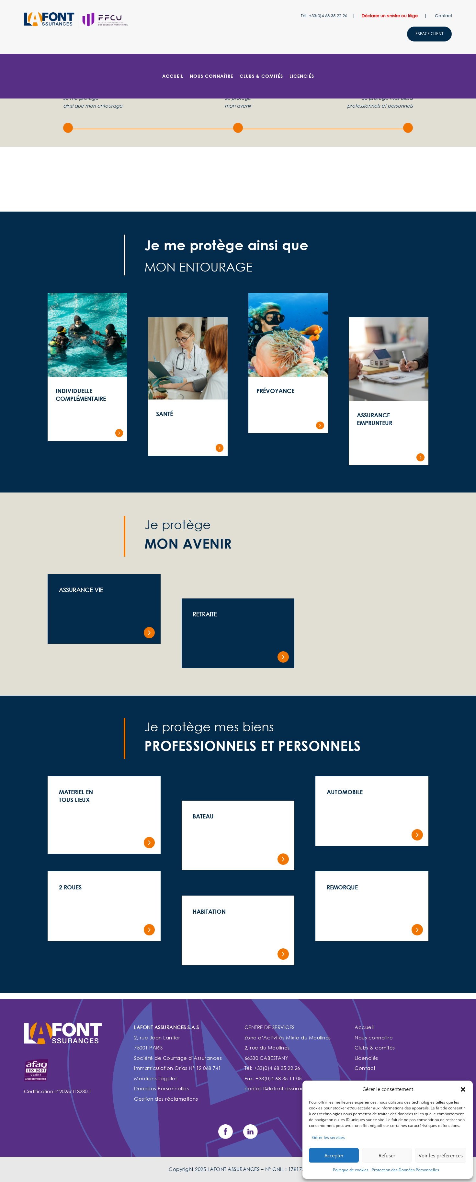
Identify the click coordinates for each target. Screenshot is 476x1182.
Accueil (172, 76)
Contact (443, 15)
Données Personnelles (161, 1088)
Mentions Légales (155, 1078)
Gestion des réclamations (166, 1099)
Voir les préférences (441, 1155)
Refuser (387, 1155)
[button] (463, 1089)
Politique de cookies (350, 1170)
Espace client (429, 33)
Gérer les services (328, 1137)
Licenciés (367, 1058)
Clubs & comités (375, 1047)
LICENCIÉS (301, 76)
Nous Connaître (211, 76)
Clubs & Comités (261, 76)
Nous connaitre (374, 1037)
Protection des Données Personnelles (405, 1170)
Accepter (334, 1155)
